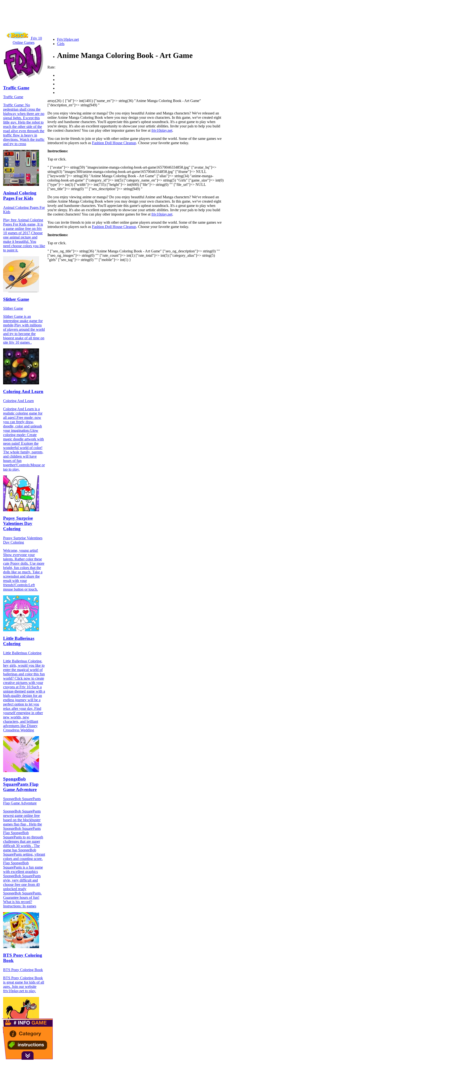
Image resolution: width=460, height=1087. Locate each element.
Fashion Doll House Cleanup (114, 143)
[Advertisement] (89, 23)
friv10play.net (161, 130)
